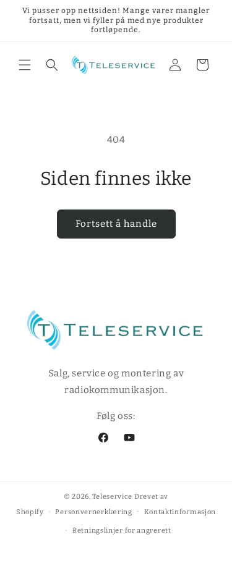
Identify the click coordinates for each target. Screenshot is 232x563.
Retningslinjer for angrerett (121, 531)
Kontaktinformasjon (180, 512)
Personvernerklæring (93, 512)
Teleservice (112, 497)
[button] (24, 64)
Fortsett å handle (116, 223)
